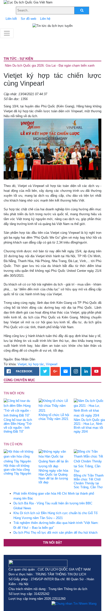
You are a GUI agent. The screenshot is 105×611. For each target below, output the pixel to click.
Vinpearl (51, 364)
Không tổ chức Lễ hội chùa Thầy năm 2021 (54, 417)
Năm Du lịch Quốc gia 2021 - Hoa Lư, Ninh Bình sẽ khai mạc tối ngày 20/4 (89, 425)
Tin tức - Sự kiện (18, 59)
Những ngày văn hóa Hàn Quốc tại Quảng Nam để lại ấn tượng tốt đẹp (53, 476)
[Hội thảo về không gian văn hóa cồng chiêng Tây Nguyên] (19, 456)
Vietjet (22, 364)
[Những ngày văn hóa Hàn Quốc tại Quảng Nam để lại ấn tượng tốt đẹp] (54, 458)
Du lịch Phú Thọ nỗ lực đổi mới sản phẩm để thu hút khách (55, 532)
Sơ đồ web (28, 18)
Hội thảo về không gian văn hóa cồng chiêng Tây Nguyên (17, 469)
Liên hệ (45, 18)
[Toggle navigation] (7, 33)
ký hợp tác (36, 364)
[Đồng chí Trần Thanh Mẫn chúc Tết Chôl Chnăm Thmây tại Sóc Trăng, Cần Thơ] (89, 461)
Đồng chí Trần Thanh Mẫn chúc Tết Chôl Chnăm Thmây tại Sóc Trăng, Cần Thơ (89, 481)
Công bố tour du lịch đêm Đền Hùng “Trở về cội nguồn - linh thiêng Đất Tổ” (18, 425)
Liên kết (11, 18)
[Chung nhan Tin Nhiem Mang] (74, 603)
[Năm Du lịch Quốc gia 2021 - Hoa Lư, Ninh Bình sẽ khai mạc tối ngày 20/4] (89, 408)
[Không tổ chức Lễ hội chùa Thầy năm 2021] (54, 405)
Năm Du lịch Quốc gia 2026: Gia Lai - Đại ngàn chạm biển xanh (49, 65)
